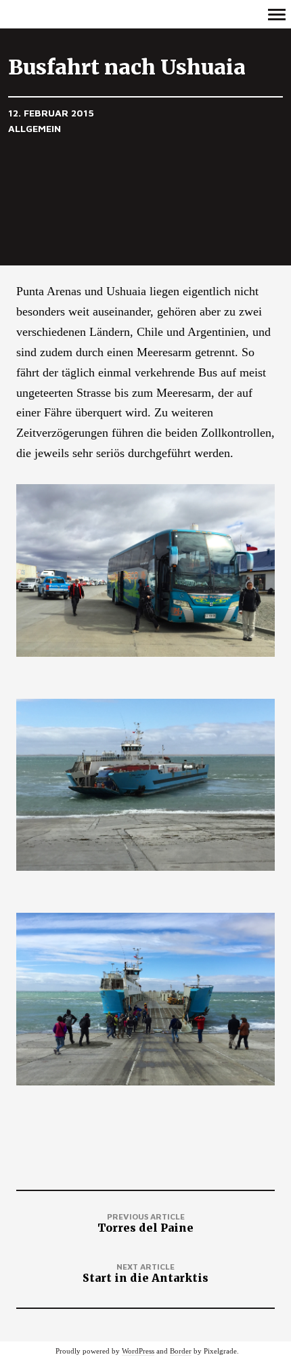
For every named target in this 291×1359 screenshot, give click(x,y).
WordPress (138, 1351)
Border (181, 1351)
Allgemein (34, 128)
